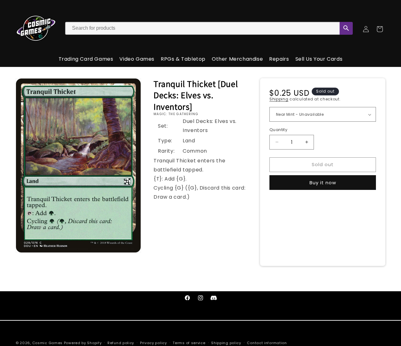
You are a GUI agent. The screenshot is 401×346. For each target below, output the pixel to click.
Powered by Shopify (83, 342)
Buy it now (323, 182)
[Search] (346, 28)
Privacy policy (153, 342)
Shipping (279, 99)
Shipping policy (226, 342)
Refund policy (120, 342)
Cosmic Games (47, 342)
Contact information (267, 342)
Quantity (278, 130)
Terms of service (189, 342)
